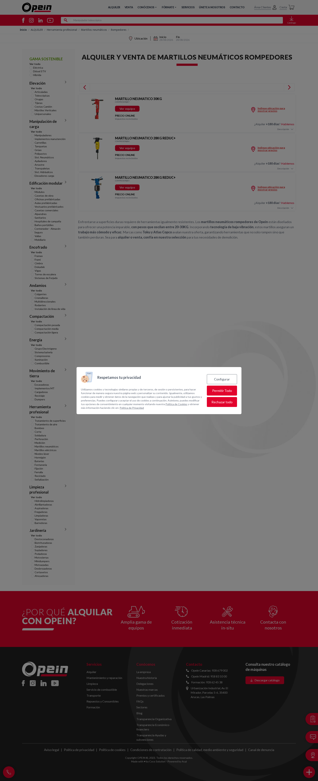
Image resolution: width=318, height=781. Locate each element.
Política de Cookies (176, 404)
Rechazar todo (221, 402)
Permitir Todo (222, 391)
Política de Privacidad (132, 407)
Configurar (222, 379)
